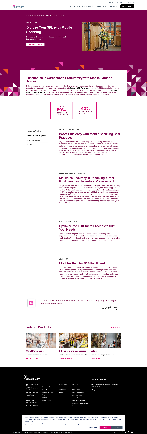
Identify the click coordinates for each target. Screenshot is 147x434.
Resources (101, 6)
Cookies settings (93, 427)
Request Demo (127, 6)
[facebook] (119, 432)
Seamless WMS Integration (37, 136)
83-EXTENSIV (30, 400)
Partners (44, 397)
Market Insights (62, 389)
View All (113, 327)
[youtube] (132, 432)
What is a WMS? (76, 389)
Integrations (45, 394)
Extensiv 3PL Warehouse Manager (48, 15)
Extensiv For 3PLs (46, 386)
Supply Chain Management (78, 400)
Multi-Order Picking (33, 140)
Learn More (32, 359)
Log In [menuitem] (111, 2)
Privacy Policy (45, 432)
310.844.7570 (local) (32, 405)
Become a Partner (46, 400)
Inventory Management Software (80, 403)
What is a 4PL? (75, 387)
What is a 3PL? (75, 384)
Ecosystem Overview (47, 392)
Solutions (75, 6)
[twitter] (122, 432)
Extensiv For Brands (47, 384)
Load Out (30, 145)
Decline (117, 427)
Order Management (77, 395)
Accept (105, 427)
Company (113, 6)
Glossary (61, 392)
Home (28, 15)
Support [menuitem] (119, 2)
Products (34, 15)
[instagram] (128, 432)
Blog (60, 387)
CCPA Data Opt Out (66, 432)
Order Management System (78, 406)
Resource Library (63, 384)
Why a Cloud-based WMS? (78, 392)
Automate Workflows (34, 131)
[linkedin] (125, 432)
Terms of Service (55, 432)
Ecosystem (88, 6)
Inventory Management (77, 397)
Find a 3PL (44, 389)
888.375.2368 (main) (32, 402)
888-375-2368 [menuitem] (130, 2)
